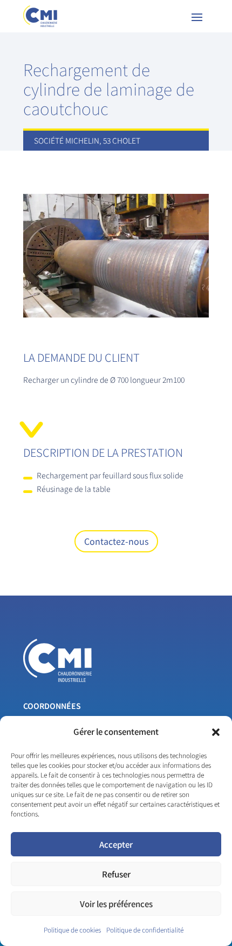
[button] (215, 732)
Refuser (116, 874)
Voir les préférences (116, 903)
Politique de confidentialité (144, 929)
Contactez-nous (116, 541)
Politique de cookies (72, 929)
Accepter (116, 844)
